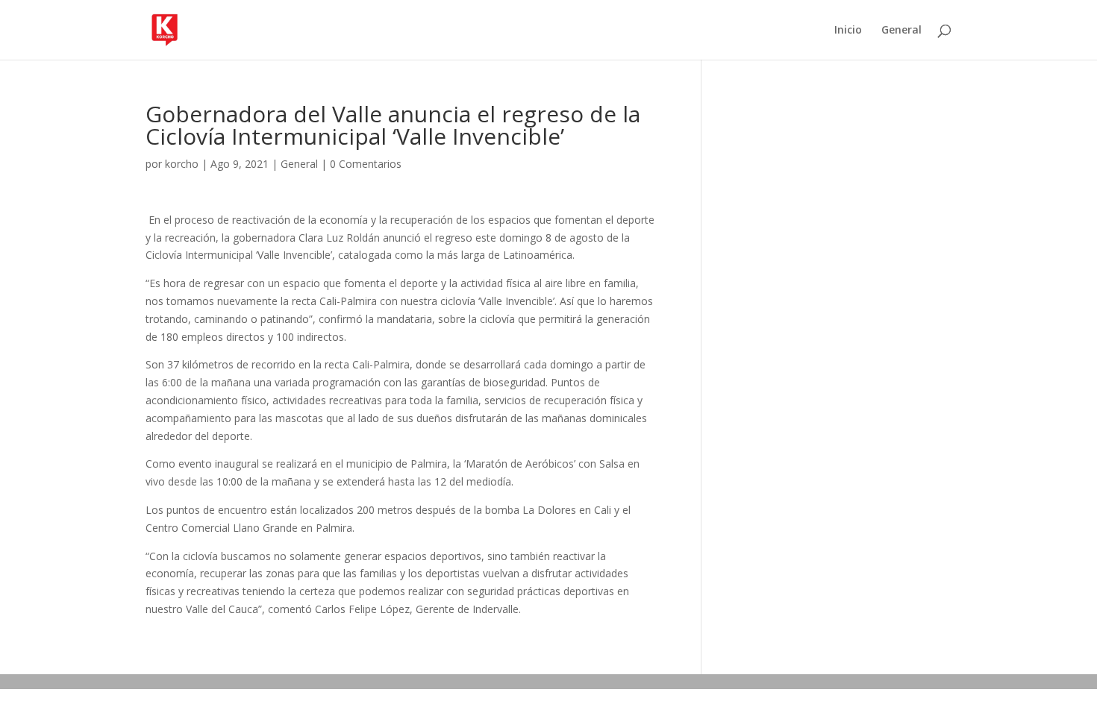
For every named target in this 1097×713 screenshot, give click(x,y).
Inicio (848, 31)
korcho (182, 164)
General (901, 31)
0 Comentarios (365, 164)
